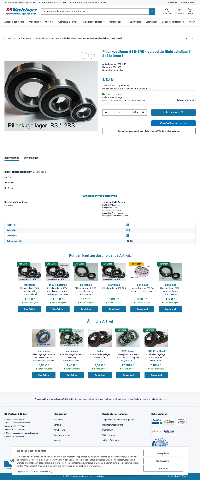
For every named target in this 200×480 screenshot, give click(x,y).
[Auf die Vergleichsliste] (84, 55)
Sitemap (57, 440)
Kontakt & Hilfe (187, 2)
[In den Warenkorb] (6, 48)
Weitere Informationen (169, 131)
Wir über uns (59, 430)
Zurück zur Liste (13, 38)
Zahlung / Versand (62, 435)
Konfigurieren (163, 461)
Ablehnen (163, 468)
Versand (125, 85)
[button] (166, 11)
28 (128, 230)
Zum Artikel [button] (29, 309)
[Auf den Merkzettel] (91, 55)
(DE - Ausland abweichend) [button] (134, 101)
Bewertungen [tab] (31, 157)
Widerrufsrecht (109, 435)
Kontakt (57, 425)
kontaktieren (159, 399)
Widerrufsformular (111, 440)
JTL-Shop (182, 476)
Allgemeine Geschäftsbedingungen (118, 419)
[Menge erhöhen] (143, 112)
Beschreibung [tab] (11, 157)
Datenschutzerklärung (84, 463)
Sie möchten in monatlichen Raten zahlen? (149, 131)
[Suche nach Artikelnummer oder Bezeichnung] (152, 11)
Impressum (22, 471)
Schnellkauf (172, 2)
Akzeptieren (163, 453)
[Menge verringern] (105, 112)
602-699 (117, 67)
